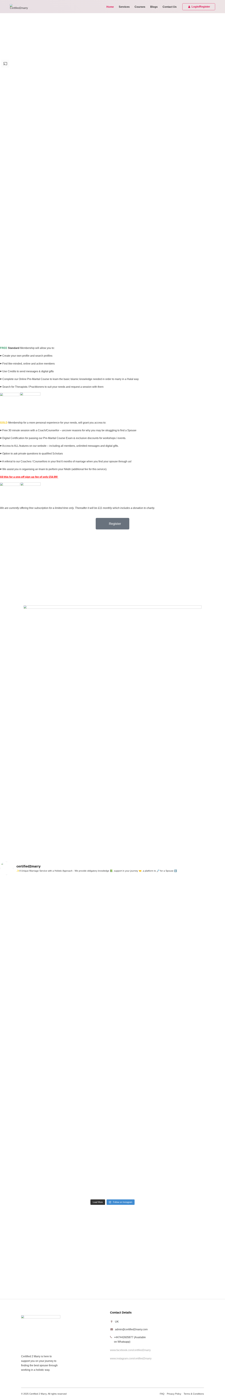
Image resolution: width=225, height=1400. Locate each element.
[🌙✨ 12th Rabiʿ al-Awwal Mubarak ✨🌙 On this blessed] (37, 912)
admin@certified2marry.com (131, 1329)
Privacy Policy (174, 1393)
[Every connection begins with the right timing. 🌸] (37, 1083)
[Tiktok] (31, 1289)
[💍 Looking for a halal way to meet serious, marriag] (188, 1165)
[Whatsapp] (22, 1289)
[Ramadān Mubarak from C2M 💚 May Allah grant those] (113, 1023)
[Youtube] (40, 1289)
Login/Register (201, 6)
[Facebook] (4, 1289)
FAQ (162, 1393)
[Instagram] (13, 1289)
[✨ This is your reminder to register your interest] (37, 1163)
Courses (140, 7)
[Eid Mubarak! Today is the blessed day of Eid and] (37, 1019)
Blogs (154, 7)
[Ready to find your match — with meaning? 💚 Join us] (113, 1094)
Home (110, 7)
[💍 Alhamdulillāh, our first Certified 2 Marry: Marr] (188, 1105)
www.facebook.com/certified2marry (130, 1350)
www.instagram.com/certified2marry (131, 1358)
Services (124, 7)
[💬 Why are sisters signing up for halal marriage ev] (113, 1169)
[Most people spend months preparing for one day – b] (188, 1037)
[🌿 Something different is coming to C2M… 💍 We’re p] (188, 941)
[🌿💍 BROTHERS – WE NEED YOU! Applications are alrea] (113, 928)
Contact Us (170, 7)
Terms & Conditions (194, 1393)
